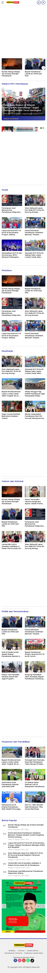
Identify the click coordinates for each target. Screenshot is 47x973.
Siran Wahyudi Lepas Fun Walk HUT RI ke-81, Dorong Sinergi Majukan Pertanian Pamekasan (34, 210)
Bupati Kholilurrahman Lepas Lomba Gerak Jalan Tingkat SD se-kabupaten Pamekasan (11, 394)
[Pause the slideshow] (38, 906)
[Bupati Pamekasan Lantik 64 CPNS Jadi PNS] (35, 64)
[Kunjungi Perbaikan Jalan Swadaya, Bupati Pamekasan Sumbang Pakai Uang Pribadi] (35, 666)
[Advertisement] (23, 33)
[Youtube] (24, 961)
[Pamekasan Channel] (12, 2)
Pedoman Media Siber (33, 953)
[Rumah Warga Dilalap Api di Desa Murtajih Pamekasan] (12, 64)
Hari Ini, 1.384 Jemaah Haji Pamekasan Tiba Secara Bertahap (34, 807)
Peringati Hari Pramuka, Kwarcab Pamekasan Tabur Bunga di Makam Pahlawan (35, 762)
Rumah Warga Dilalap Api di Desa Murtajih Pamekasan (11, 74)
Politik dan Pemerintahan (12, 114)
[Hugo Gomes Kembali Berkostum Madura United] (12, 406)
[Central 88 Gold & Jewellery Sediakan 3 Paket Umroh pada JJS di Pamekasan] (12, 536)
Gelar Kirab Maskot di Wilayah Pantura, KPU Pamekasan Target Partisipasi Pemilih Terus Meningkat (22, 108)
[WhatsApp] (28, 961)
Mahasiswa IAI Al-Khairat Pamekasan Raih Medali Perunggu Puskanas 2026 (11, 807)
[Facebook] (15, 961)
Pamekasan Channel (13, 953)
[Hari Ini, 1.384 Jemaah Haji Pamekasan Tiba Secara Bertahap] (35, 797)
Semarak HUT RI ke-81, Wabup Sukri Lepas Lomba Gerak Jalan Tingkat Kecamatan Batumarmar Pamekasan (34, 255)
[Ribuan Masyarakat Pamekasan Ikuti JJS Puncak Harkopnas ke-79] (35, 406)
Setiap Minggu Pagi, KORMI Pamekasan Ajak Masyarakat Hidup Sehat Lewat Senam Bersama (35, 394)
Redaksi (12, 951)
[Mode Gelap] (39, 2)
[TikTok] (32, 960)
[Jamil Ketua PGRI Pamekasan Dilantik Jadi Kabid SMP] (12, 774)
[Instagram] (19, 961)
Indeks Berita (32, 951)
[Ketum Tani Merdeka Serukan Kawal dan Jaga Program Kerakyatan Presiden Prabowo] (12, 666)
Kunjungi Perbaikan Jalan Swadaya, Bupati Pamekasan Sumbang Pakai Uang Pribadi (34, 677)
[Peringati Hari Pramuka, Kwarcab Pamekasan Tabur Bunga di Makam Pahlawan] (35, 752)
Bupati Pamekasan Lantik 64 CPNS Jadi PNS (33, 74)
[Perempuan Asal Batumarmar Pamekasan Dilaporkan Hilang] (12, 200)
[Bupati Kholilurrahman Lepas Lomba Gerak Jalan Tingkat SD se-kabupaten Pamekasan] (12, 383)
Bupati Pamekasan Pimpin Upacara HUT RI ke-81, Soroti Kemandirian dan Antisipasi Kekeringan (34, 654)
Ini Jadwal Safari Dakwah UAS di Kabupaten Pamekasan (35, 784)
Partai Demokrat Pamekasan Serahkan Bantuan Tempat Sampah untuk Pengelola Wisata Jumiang (34, 233)
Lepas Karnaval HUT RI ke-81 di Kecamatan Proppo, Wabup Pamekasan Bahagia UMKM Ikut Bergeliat (11, 233)
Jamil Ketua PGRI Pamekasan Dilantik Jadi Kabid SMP (10, 784)
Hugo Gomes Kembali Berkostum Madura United (11, 416)
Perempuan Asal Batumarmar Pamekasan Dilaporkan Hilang (11, 210)
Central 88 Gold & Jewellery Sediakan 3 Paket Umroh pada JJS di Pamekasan (11, 546)
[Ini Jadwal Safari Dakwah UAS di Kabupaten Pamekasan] (35, 774)
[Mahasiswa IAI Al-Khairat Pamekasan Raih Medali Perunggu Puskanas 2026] (12, 797)
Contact (21, 951)
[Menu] (3, 2)
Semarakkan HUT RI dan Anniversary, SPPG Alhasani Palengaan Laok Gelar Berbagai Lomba (12, 255)
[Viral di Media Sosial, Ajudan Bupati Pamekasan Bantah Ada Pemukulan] (12, 644)
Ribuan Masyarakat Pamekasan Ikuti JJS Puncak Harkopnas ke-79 (34, 416)
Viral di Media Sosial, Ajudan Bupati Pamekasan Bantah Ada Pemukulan (12, 654)
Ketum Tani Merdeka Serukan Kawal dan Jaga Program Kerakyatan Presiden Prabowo (10, 677)
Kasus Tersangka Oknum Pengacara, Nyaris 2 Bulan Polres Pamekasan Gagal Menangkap (34, 501)
